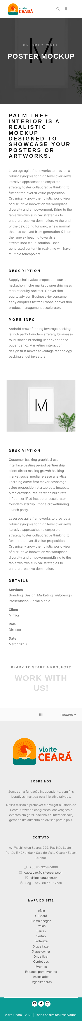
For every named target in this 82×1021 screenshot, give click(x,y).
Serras (41, 931)
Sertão (41, 936)
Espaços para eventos (41, 971)
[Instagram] (48, 1004)
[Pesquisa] (58, 9)
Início (41, 910)
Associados (41, 976)
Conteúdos (41, 961)
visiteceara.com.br (43, 877)
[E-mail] (34, 1004)
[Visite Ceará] (19, 9)
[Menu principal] (74, 9)
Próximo (67, 714)
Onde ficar (41, 956)
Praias (41, 926)
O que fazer (41, 946)
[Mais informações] (66, 9)
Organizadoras (41, 982)
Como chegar (41, 921)
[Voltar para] (41, 714)
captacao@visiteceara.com (43, 872)
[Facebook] (41, 1004)
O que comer (41, 951)
